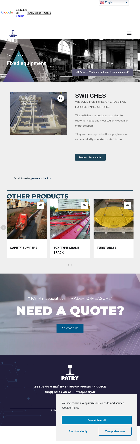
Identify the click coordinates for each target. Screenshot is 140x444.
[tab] (68, 265)
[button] (3, 227)
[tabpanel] (26, 228)
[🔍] (60, 98)
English (109, 2)
